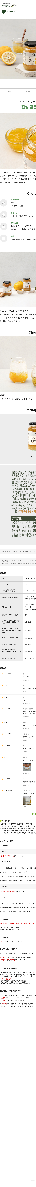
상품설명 (10, 92)
